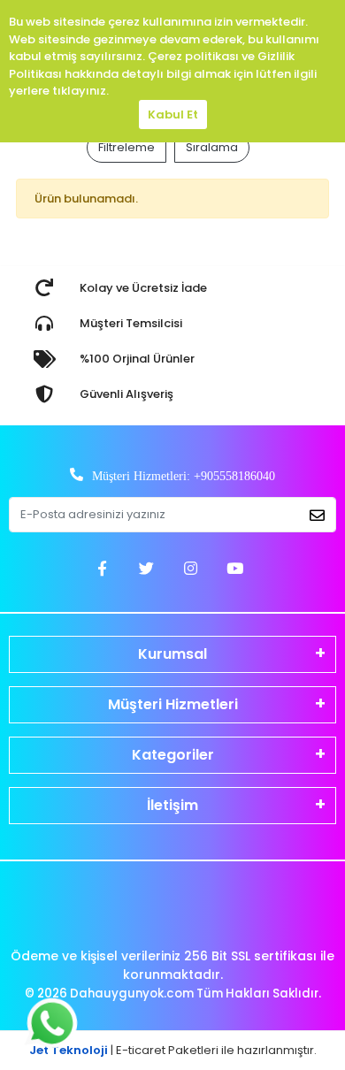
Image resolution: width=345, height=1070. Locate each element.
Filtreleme (126, 147)
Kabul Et (173, 114)
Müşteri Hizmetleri (173, 704)
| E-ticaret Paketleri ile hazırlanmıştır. (173, 1050)
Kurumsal (172, 654)
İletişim (172, 805)
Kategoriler (173, 755)
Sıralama (212, 147)
